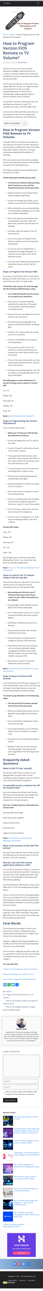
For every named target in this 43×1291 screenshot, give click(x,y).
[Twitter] (24, 1264)
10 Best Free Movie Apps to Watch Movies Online (13, 1225)
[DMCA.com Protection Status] (9, 1283)
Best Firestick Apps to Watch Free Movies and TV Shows (25, 1177)
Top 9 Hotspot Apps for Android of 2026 (26, 1118)
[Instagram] (19, 1264)
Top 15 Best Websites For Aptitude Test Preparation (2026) (26, 1165)
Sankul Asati (21, 1029)
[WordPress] (28, 1264)
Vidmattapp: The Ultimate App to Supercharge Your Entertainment (27, 1153)
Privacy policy (12, 1280)
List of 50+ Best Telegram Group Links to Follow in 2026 (26, 1142)
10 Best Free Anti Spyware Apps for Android (20, 969)
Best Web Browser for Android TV (21, 416)
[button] (38, 3)
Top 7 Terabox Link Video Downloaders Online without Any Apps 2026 (27, 1214)
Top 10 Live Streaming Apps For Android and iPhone (26, 1189)
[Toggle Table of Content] (23, 123)
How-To (12, 34)
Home (5, 34)
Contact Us (22, 1280)
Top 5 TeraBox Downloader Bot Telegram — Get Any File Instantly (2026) (26, 1202)
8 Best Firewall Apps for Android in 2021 (18, 974)
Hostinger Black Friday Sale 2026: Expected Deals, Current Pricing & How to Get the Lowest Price (27, 1131)
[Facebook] (15, 1264)
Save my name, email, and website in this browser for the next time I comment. (21, 1092)
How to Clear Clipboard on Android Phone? (19, 979)
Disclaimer (31, 1280)
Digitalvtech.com (29, 1276)
